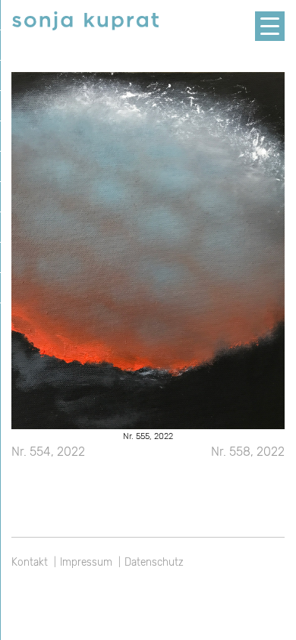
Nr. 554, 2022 (48, 451)
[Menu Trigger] (270, 26)
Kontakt (29, 562)
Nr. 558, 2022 (248, 451)
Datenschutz (154, 562)
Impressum (86, 562)
